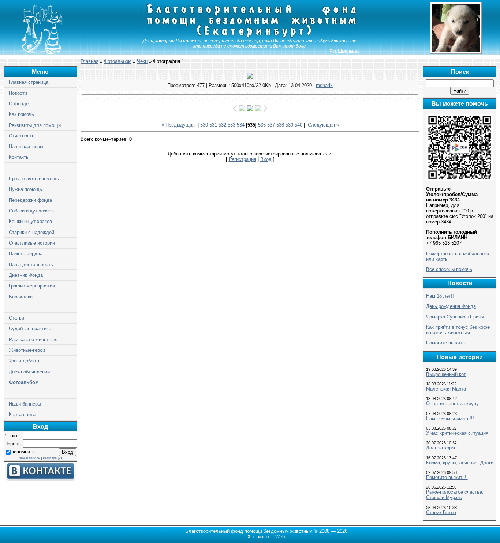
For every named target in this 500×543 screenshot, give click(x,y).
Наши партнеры (26, 146)
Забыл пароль (29, 458)
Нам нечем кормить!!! (450, 418)
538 (280, 125)
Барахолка (21, 296)
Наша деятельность (31, 264)
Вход (266, 159)
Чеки (142, 61)
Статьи (16, 318)
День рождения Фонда (451, 306)
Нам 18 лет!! (440, 296)
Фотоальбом (24, 382)
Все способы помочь (449, 269)
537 (271, 125)
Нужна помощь (25, 189)
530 (204, 125)
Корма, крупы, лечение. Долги (459, 462)
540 (298, 125)
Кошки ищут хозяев (30, 221)
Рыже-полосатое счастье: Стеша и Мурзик (455, 494)
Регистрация (52, 458)
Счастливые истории (32, 243)
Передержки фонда (30, 200)
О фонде (19, 103)
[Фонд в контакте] (40, 479)
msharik (324, 85)
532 (222, 125)
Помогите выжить (445, 343)
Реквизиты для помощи (35, 125)
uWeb (279, 536)
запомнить (23, 452)
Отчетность (21, 136)
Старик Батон (441, 512)
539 (289, 125)
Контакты (19, 157)
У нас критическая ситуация (457, 433)
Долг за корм (440, 447)
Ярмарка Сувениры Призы (455, 317)
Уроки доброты (25, 360)
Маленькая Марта (446, 389)
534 (241, 125)
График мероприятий (32, 286)
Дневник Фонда (26, 275)
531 (213, 125)
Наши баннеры (25, 404)
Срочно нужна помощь (34, 178)
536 (262, 125)
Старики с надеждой (31, 232)
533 (231, 125)
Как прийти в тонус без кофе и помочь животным (458, 329)
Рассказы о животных (33, 339)
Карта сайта (22, 414)
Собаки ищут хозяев (31, 211)
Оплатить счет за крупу (452, 403)
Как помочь (21, 114)
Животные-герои (27, 350)
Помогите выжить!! (447, 477)
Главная (89, 61)
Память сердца (25, 253)
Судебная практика (30, 328)
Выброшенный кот (446, 374)
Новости (18, 93)
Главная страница (28, 82)
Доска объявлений (29, 371)
